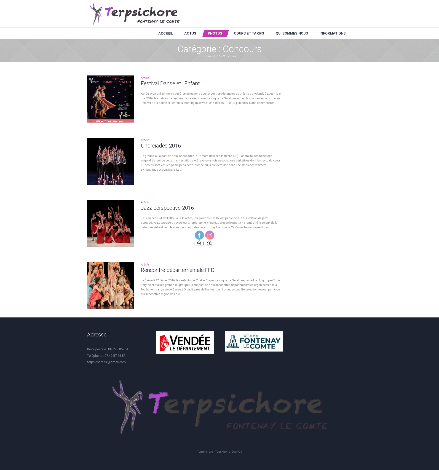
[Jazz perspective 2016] (110, 223)
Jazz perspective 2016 (167, 208)
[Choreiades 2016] (110, 161)
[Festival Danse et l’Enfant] (110, 99)
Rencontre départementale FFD (178, 270)
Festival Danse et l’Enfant (170, 83)
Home (207, 56)
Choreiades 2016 (161, 145)
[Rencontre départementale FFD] (110, 285)
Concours (229, 56)
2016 (217, 56)
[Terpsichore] (134, 13)
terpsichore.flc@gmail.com (106, 362)
